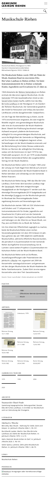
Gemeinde (6, 98)
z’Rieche (14, 260)
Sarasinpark (9, 186)
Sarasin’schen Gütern (10, 101)
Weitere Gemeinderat (27, 92)
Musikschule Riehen (9, 459)
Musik (22, 297)
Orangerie (17, 195)
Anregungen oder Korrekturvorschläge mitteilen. (21, 472)
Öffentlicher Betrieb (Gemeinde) (32, 293)
